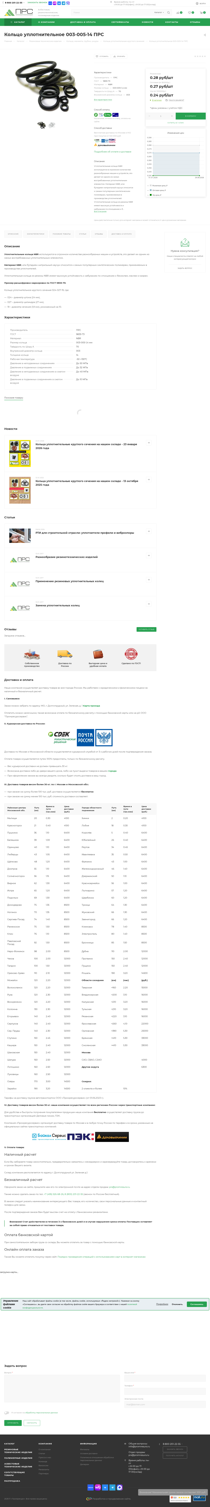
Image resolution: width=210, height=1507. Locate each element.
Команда (43, 1461)
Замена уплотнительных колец (58, 605)
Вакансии (43, 1465)
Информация (88, 1444)
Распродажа (12, 1481)
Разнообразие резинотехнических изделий (67, 557)
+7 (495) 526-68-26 (54, 1194)
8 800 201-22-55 (13, 2)
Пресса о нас (45, 1457)
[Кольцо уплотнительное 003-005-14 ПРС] (46, 86)
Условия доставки (88, 1453)
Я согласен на (34, 1412)
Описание (13, 234)
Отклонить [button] (177, 1304)
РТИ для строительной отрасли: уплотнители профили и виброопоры (85, 532)
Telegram (63, 3)
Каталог (9, 1444)
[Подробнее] (148, 442)
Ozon (50, 3)
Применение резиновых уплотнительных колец (70, 581)
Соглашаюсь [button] (196, 1304)
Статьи (82, 234)
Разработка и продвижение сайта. (111, 1498)
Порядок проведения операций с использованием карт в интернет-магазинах (102, 1256)
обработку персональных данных (41, 1412)
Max (68, 3)
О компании (45, 1449)
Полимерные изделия (18, 1458)
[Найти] (168, 12)
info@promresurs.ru (139, 1446)
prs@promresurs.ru (119, 1187)
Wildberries (54, 3)
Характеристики (35, 234)
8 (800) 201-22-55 (74, 1194)
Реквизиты (44, 1469)
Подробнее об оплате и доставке (112, 151)
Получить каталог (175, 1456)
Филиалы (84, 1449)
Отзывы (99, 234)
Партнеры (44, 1473)
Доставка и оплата (122, 234)
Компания (45, 1444)
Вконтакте (59, 3)
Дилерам (84, 1464)
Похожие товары (62, 234)
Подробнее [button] (162, 1304)
